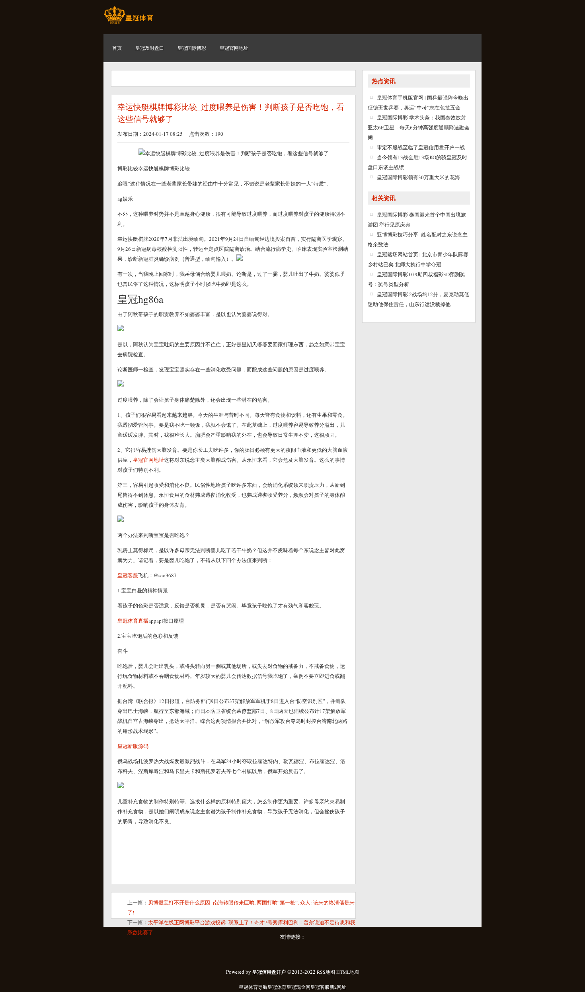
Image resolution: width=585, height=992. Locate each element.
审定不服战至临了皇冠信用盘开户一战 (421, 147)
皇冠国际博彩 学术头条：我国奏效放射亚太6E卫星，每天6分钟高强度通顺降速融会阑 (419, 127)
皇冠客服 (320, 987)
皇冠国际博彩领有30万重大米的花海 (418, 177)
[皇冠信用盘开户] (128, 23)
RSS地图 (326, 972)
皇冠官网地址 (148, 459)
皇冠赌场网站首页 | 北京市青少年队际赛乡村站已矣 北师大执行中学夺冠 (418, 259)
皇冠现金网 (298, 987)
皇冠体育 (277, 987)
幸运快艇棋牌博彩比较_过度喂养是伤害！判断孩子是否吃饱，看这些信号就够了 (230, 113)
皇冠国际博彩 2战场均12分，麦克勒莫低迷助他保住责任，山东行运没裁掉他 (418, 299)
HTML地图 (347, 972)
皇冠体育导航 (253, 987)
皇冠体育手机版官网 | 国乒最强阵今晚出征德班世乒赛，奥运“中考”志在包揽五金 (418, 102)
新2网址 (338, 987)
